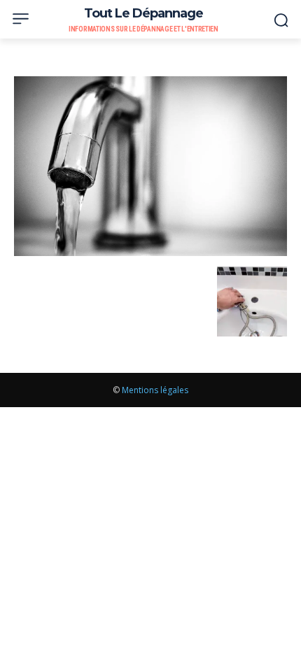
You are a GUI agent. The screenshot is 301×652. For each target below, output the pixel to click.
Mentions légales (155, 390)
